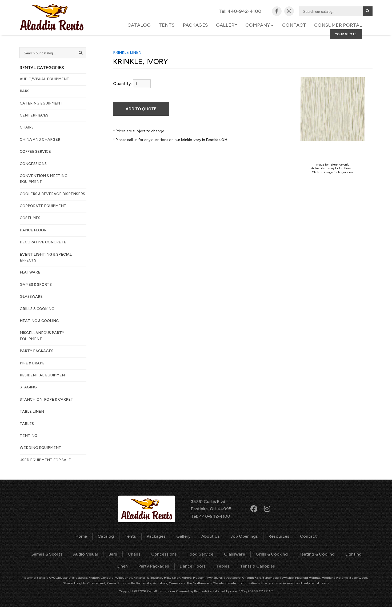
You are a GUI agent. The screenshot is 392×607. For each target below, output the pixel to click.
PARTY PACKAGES (36, 351)
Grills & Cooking (272, 554)
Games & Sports (46, 554)
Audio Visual (85, 554)
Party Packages (153, 566)
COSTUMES (30, 218)
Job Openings (244, 536)
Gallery (226, 25)
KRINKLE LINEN (127, 52)
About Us (210, 536)
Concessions (164, 554)
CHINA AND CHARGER (40, 139)
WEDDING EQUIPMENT (40, 447)
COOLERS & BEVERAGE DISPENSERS (52, 194)
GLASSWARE (31, 296)
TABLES (27, 423)
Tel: (240, 11)
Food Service (200, 554)
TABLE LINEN (32, 411)
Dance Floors (193, 566)
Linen (122, 566)
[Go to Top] (382, 597)
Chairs (134, 554)
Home (81, 536)
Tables (222, 566)
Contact (294, 25)
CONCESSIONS (33, 164)
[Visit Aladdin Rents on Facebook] (277, 11)
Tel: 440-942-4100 (210, 516)
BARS (24, 91)
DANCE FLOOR (33, 230)
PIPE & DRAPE (32, 363)
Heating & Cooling (316, 554)
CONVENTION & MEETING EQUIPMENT (43, 179)
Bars (113, 554)
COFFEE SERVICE (35, 151)
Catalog (139, 25)
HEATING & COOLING (39, 321)
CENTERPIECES (34, 115)
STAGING (28, 387)
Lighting (353, 554)
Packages (195, 25)
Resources (279, 536)
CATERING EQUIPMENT (41, 103)
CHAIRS (27, 127)
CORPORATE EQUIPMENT (43, 206)
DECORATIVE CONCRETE (43, 242)
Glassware (234, 554)
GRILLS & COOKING (37, 309)
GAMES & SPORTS (36, 284)
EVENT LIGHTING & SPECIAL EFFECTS (46, 257)
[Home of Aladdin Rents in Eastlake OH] (52, 17)
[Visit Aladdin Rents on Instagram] (289, 11)
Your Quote (346, 34)
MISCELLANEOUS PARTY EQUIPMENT (42, 336)
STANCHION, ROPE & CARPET (46, 399)
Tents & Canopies (257, 566)
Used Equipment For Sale (45, 460)
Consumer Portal (338, 25)
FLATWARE (30, 272)
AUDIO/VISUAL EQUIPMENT (44, 79)
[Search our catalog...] (368, 11)
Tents (167, 25)
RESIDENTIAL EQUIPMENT (43, 375)
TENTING (28, 435)
